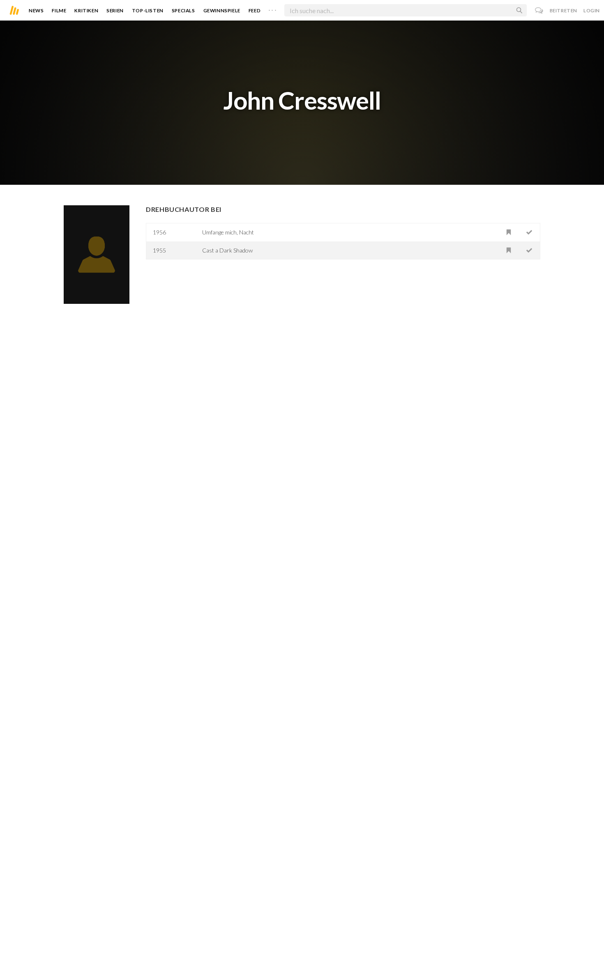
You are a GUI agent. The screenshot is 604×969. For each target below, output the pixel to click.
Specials (183, 10)
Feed (255, 10)
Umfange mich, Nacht (228, 232)
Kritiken (86, 10)
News (36, 10)
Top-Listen (148, 10)
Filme (59, 10)
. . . (272, 8)
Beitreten (563, 10)
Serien (115, 10)
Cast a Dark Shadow (227, 250)
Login (591, 10)
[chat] (539, 10)
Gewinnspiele (221, 10)
